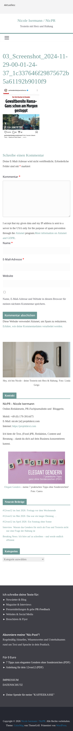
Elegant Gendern (12, 487)
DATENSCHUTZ (13, 684)
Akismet (19, 233)
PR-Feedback (42, 609)
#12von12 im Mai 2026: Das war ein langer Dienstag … (30, 516)
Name (8, 243)
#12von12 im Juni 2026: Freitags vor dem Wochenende (29, 510)
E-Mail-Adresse (13, 259)
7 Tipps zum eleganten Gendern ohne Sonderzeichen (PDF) (38, 662)
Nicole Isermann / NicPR (36, 20)
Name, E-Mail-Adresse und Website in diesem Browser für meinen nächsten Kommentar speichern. (34, 301)
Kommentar (11, 177)
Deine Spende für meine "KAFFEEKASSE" (30, 694)
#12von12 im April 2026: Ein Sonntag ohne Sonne (27, 521)
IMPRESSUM (11, 679)
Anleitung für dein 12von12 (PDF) (24, 667)
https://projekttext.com (24, 426)
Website (8, 276)
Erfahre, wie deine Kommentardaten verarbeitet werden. (33, 326)
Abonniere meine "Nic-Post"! (21, 635)
